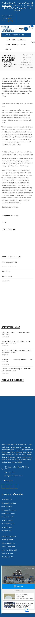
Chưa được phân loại (9, 262)
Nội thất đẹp (6, 271)
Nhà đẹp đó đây (7, 557)
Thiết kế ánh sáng (8, 546)
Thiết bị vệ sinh (7, 553)
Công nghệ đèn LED (9, 550)
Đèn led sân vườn (8, 513)
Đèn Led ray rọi (7, 520)
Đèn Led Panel (7, 517)
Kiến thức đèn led (8, 543)
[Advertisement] (17, 304)
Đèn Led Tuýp (6, 527)
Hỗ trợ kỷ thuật (7, 540)
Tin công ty (26, 57)
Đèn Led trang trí (7, 524)
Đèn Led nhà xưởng (8, 510)
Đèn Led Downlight (8, 503)
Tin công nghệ (6, 276)
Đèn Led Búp (6, 500)
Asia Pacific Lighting (8, 536)
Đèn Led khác (6, 506)
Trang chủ (27, 55)
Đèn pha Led (6, 531)
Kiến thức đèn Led (8, 267)
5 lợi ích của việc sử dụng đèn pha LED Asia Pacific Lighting (16, 370)
